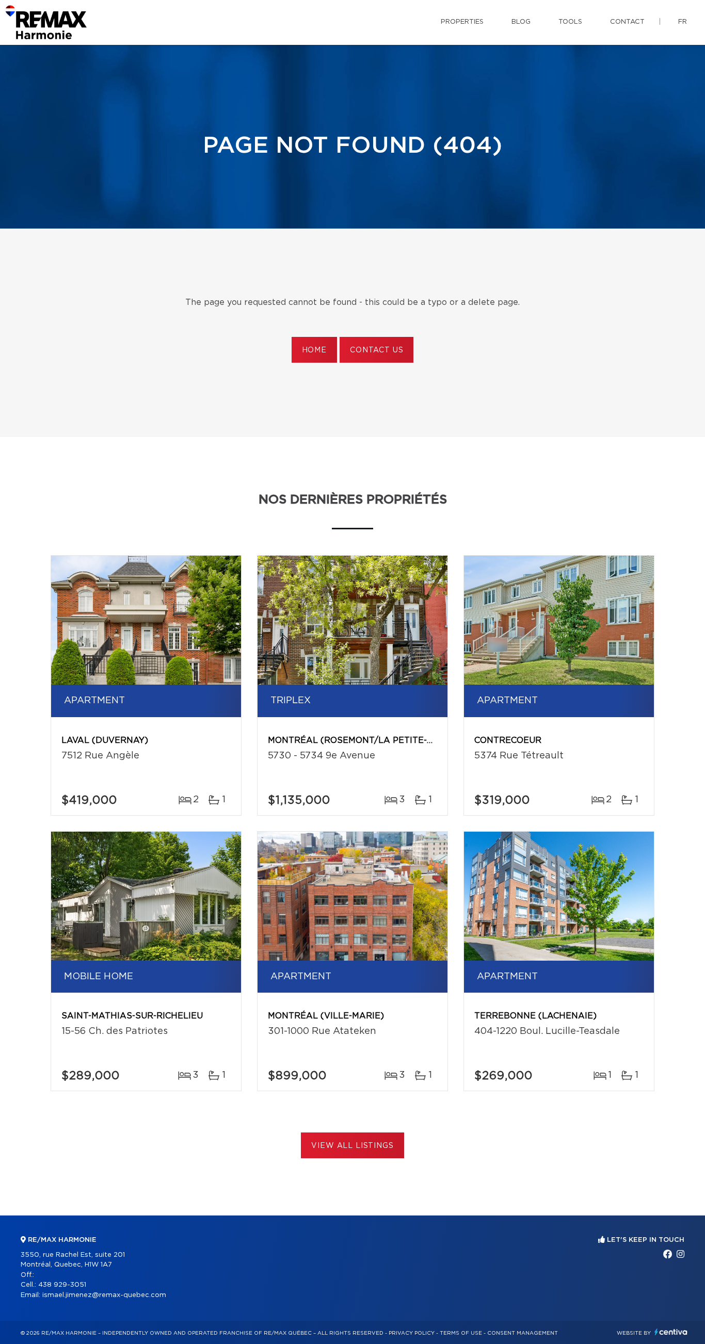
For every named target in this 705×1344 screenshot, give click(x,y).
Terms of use (461, 1333)
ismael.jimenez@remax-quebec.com (104, 1295)
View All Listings (352, 1145)
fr (682, 22)
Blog (521, 22)
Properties (462, 22)
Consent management (522, 1333)
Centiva (670, 1332)
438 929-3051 (62, 1285)
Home (314, 350)
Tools (570, 22)
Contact (627, 22)
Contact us (376, 350)
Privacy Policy (412, 1333)
